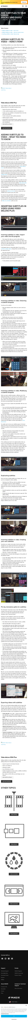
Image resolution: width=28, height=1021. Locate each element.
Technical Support (4, 971)
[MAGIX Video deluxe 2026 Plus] (14, 94)
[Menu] (26, 6)
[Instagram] (5, 958)
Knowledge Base (4, 973)
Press (2, 993)
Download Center (4, 975)
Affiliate (2, 979)
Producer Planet (18, 975)
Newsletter (3, 988)
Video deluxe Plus (23, 182)
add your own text (11, 191)
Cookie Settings (14, 1019)
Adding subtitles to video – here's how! (10, 30)
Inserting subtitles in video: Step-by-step (10, 34)
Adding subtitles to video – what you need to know (13, 32)
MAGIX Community (19, 973)
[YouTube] (2, 958)
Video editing (14, 814)
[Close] (26, 1005)
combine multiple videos (6, 248)
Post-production (14, 933)
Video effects (14, 844)
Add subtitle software (7, 124)
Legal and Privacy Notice (5, 1013)
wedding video (4, 174)
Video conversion (14, 903)
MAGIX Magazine (18, 971)
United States (14, 1001)
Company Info (4, 986)
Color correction (14, 874)
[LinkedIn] (9, 958)
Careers (2, 991)
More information (18, 988)
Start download (7, 128)
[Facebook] (12, 958)
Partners (2, 977)
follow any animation (6, 200)
